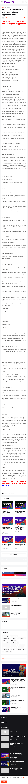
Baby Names (14, 640)
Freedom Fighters (14, 642)
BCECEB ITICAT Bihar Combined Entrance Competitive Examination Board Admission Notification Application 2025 (7, 529)
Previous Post (4, 559)
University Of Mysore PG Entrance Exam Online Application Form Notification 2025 (20, 528)
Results (5, 647)
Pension (22, 644)
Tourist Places (7, 651)
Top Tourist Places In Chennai (16, 605)
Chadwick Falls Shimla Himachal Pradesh (16, 744)
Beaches (5, 642)
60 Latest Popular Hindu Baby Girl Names (17, 599)
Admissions (13, 636)
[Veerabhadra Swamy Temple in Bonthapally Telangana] (6, 614)
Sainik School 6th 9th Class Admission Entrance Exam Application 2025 (20, 511)
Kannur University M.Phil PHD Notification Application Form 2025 (20, 546)
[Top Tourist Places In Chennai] (6, 607)
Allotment (14, 638)
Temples (6, 649)
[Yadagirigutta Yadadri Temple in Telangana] (6, 702)
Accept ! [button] (4, 781)
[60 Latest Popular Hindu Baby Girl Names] (6, 600)
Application (7, 7)
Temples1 (13, 649)
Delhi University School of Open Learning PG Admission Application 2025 (7, 511)
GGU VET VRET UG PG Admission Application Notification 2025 (6, 546)
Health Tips (14, 644)
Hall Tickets (6, 644)
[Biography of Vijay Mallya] (6, 709)
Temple (20, 647)
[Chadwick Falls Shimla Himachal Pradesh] (5, 745)
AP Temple (6, 636)
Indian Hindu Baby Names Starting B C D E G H (18, 688)
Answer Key (22, 638)
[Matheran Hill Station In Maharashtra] (5, 732)
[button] (2, 2)
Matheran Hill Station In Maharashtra (17, 730)
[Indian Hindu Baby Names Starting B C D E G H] (6, 689)
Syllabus (11, 493)
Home (3, 7)
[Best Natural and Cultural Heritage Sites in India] (5, 738)
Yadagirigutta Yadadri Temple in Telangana (17, 701)
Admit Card (6, 638)
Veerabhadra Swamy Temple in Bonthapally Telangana (16, 613)
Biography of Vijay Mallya (15, 707)
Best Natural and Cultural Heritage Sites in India (18, 737)
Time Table (21, 649)
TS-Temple (13, 647)
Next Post (25, 559)
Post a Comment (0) (14, 554)
